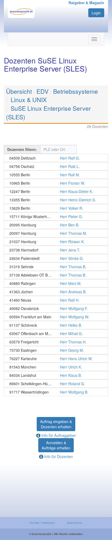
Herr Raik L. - (56, 166)
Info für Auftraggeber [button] (58, 435)
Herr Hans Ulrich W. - (56, 358)
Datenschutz (74, 523)
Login (96, 12)
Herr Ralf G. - (56, 158)
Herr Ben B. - (56, 225)
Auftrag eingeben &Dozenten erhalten (56, 424)
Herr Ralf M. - (56, 175)
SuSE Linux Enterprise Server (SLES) (48, 112)
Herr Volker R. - (56, 208)
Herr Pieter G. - (56, 216)
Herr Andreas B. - (56, 292)
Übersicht (19, 91)
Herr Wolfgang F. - (56, 308)
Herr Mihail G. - (56, 333)
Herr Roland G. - (56, 384)
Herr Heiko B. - (56, 325)
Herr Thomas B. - (56, 267)
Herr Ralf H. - (56, 300)
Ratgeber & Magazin (86, 2)
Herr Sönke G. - (56, 258)
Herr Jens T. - (56, 250)
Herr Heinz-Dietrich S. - (56, 200)
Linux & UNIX (29, 99)
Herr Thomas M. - (56, 233)
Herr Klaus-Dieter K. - (56, 191)
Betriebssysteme (75, 91)
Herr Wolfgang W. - (56, 317)
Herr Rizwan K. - (56, 241)
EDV (42, 91)
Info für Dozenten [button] (58, 456)
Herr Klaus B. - (56, 375)
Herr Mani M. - (56, 283)
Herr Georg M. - (56, 350)
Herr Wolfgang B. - (56, 392)
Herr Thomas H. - (56, 342)
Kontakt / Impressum (42, 523)
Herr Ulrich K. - (56, 367)
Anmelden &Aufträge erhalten (56, 445)
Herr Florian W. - (56, 183)
